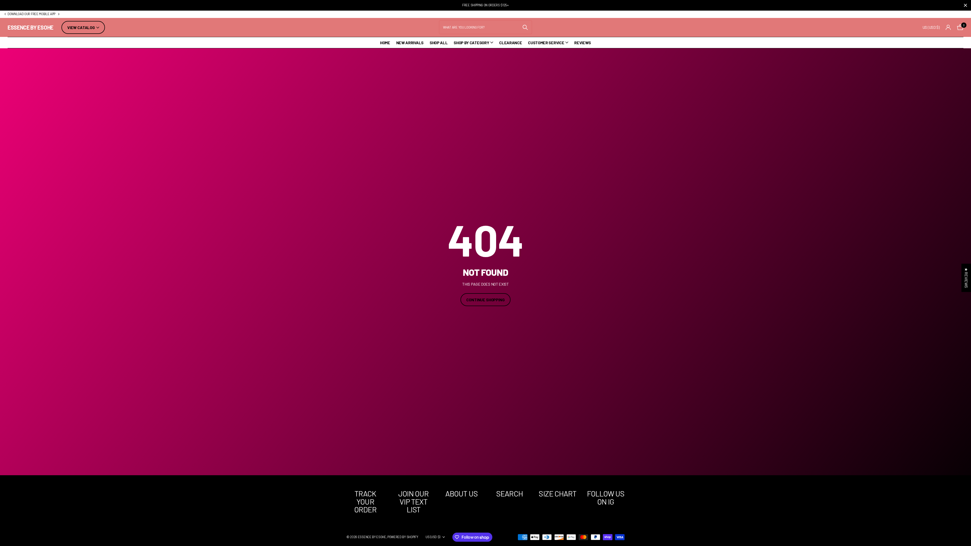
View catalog (81, 27)
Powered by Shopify (402, 537)
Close (965, 5)
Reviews (582, 42)
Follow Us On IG (606, 497)
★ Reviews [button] (966, 278)
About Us (461, 493)
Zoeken (525, 27)
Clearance (510, 42)
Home (385, 42)
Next (58, 14)
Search (509, 493)
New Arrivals (410, 42)
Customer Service (546, 42)
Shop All (439, 42)
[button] (5, 14)
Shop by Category (471, 42)
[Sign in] (948, 27)
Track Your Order (365, 501)
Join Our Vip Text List (413, 501)
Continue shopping (485, 299)
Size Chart (557, 493)
